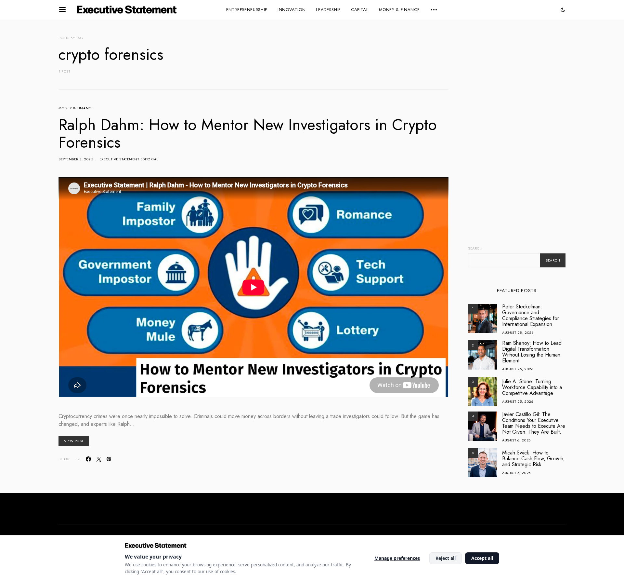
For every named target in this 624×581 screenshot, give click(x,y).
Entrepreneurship (246, 10)
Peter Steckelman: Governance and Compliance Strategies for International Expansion (530, 315)
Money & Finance (399, 10)
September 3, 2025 (75, 159)
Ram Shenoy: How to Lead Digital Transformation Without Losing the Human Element (532, 351)
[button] (563, 9)
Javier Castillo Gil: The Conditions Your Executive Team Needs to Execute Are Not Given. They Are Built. (533, 423)
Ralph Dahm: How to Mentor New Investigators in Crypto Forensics (247, 134)
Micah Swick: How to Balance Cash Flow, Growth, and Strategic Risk (533, 458)
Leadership (328, 10)
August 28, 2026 (518, 332)
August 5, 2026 (516, 472)
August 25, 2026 (517, 369)
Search (475, 248)
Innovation (292, 10)
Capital (360, 10)
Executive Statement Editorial (128, 159)
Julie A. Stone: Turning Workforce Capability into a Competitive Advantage (532, 387)
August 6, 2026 (516, 440)
